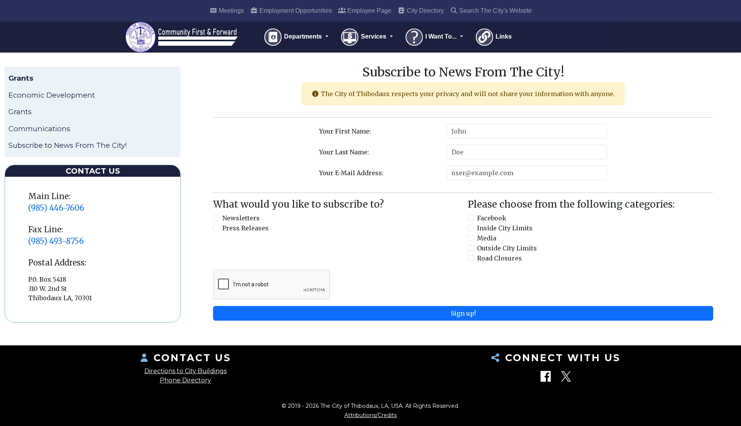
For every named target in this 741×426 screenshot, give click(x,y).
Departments (303, 36)
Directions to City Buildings (185, 371)
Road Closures (499, 258)
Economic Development (51, 95)
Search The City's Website (495, 10)
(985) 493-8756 (56, 241)
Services (373, 36)
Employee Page (368, 10)
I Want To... (441, 36)
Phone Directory (185, 380)
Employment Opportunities (295, 10)
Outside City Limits (507, 248)
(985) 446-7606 (56, 208)
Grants (20, 111)
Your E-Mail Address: (351, 173)
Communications (39, 128)
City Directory (424, 10)
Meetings (230, 10)
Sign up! (463, 313)
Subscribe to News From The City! (67, 145)
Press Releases (245, 228)
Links (503, 36)
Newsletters (241, 218)
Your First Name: (345, 131)
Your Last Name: (344, 152)
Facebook (491, 218)
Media (486, 238)
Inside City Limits (505, 228)
